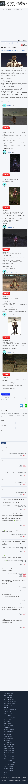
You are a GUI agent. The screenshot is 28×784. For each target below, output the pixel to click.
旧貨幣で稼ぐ (7, 727)
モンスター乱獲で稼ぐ (9, 729)
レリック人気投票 (8, 760)
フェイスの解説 (7, 719)
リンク (5, 774)
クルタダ (9, 352)
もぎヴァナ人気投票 (8, 770)
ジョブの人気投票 (8, 736)
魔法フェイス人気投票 (9, 752)
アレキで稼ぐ (7, 721)
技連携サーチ (7, 707)
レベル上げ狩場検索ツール (10, 709)
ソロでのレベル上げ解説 (9, 717)
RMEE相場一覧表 (8, 697)
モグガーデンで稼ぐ (8, 725)
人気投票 (9, 9)
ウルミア (9, 152)
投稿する (3, 443)
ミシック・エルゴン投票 (9, 762)
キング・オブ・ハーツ (12, 272)
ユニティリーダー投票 (9, 744)
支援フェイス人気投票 (18, 9)
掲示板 (5, 772)
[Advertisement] (14, 25)
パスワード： (4, 425)
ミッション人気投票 (8, 738)
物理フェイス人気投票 (9, 748)
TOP (4, 9)
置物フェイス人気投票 (9, 759)
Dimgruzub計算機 (8, 695)
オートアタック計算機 (9, 699)
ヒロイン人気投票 (8, 742)
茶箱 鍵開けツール (8, 705)
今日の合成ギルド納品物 (9, 703)
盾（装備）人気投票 (8, 768)
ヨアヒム (9, 315)
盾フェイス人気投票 (8, 746)
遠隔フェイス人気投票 (9, 755)
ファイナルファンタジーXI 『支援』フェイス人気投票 (13, 50)
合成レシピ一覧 (7, 711)
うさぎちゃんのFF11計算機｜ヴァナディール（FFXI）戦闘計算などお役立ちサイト (16, 3)
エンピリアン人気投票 (9, 764)
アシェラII (9, 227)
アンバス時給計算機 (8, 693)
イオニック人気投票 (8, 766)
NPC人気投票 (7, 740)
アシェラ (9, 185)
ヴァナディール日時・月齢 (10, 701)
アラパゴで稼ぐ (7, 723)
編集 (21, 455)
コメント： (3, 430)
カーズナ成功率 (7, 715)
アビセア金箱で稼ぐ (8, 731)
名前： (2, 420)
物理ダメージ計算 (8, 714)
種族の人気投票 (7, 734)
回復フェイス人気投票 (9, 750)
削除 (24, 455)
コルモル (9, 105)
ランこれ (11, 398)
